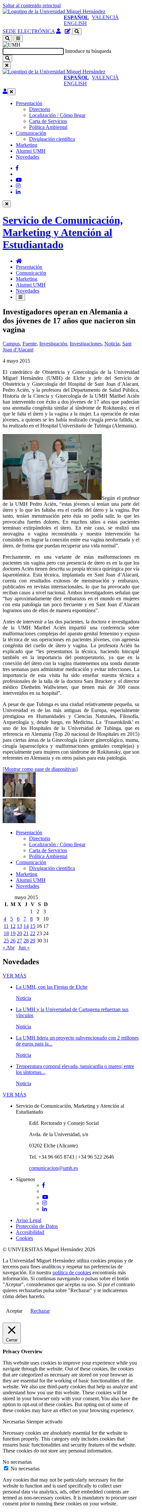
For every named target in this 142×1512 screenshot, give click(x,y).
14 (26, 926)
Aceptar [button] (14, 1311)
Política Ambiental (48, 127)
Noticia (112, 343)
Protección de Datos (37, 1226)
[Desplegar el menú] (18, 38)
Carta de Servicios (48, 121)
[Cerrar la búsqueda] (7, 65)
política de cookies (72, 1272)
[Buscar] (7, 58)
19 (13, 933)
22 (32, 933)
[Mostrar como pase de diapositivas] (40, 769)
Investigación (53, 343)
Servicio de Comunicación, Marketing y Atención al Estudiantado (63, 232)
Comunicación (31, 133)
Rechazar (40, 1311)
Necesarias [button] (14, 1421)
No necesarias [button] (17, 1462)
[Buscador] (77, 31)
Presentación (29, 103)
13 (19, 926)
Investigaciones (86, 343)
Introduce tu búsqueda (88, 51)
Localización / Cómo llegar (57, 115)
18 (6, 933)
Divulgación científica (52, 139)
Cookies (24, 1238)
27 (19, 940)
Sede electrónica (29, 31)
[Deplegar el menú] (20, 297)
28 (26, 940)
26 (13, 940)
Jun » (24, 947)
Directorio (39, 109)
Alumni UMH (31, 151)
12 (13, 926)
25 (6, 940)
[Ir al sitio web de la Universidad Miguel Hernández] (54, 11)
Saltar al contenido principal (32, 5)
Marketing (26, 145)
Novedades (27, 157)
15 (32, 926)
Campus (11, 343)
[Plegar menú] (11, 91)
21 (26, 933)
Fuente (29, 343)
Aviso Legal (28, 1220)
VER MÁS (14, 975)
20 (19, 933)
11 (6, 926)
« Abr (9, 947)
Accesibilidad (30, 1232)
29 (32, 940)
